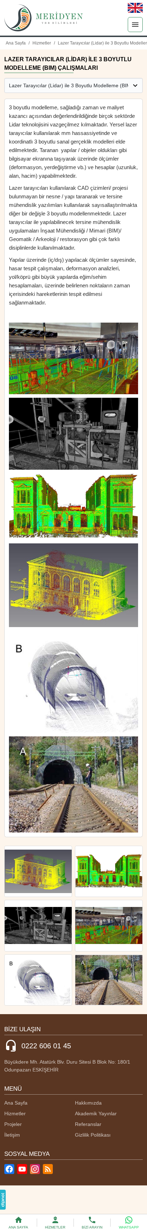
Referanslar (88, 1124)
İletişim (12, 1135)
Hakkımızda (88, 1103)
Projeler (13, 1124)
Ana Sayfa (15, 1103)
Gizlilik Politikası (93, 1135)
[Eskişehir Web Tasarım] (3, 1200)
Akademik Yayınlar (96, 1113)
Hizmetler (15, 1113)
